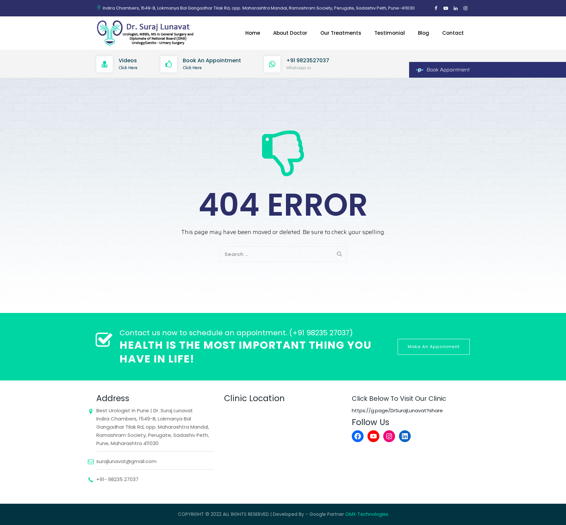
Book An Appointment (212, 60)
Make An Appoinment (434, 346)
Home (252, 32)
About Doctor (290, 32)
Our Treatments (340, 32)
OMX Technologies (366, 514)
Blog (423, 32)
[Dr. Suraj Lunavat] (146, 33)
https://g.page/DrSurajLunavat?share (397, 410)
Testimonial (389, 32)
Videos (128, 60)
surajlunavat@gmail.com (126, 461)
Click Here (128, 67)
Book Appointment (448, 70)
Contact (453, 32)
